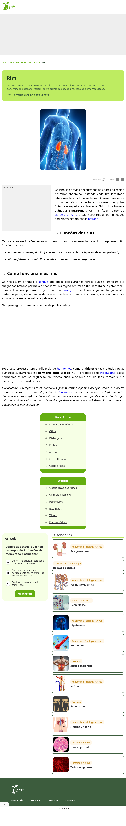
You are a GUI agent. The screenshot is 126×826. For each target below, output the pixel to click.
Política (35, 800)
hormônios (64, 368)
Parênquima (56, 501)
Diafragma (55, 438)
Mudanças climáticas (61, 424)
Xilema (53, 515)
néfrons (93, 219)
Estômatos (55, 508)
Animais (54, 452)
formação (68, 290)
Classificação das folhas (63, 488)
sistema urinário (66, 214)
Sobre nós (17, 800)
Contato (70, 800)
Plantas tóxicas (58, 522)
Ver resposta (25, 593)
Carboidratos (57, 465)
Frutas (53, 445)
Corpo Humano (58, 459)
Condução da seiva (60, 494)
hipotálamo (107, 373)
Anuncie (53, 800)
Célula (52, 431)
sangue (43, 282)
